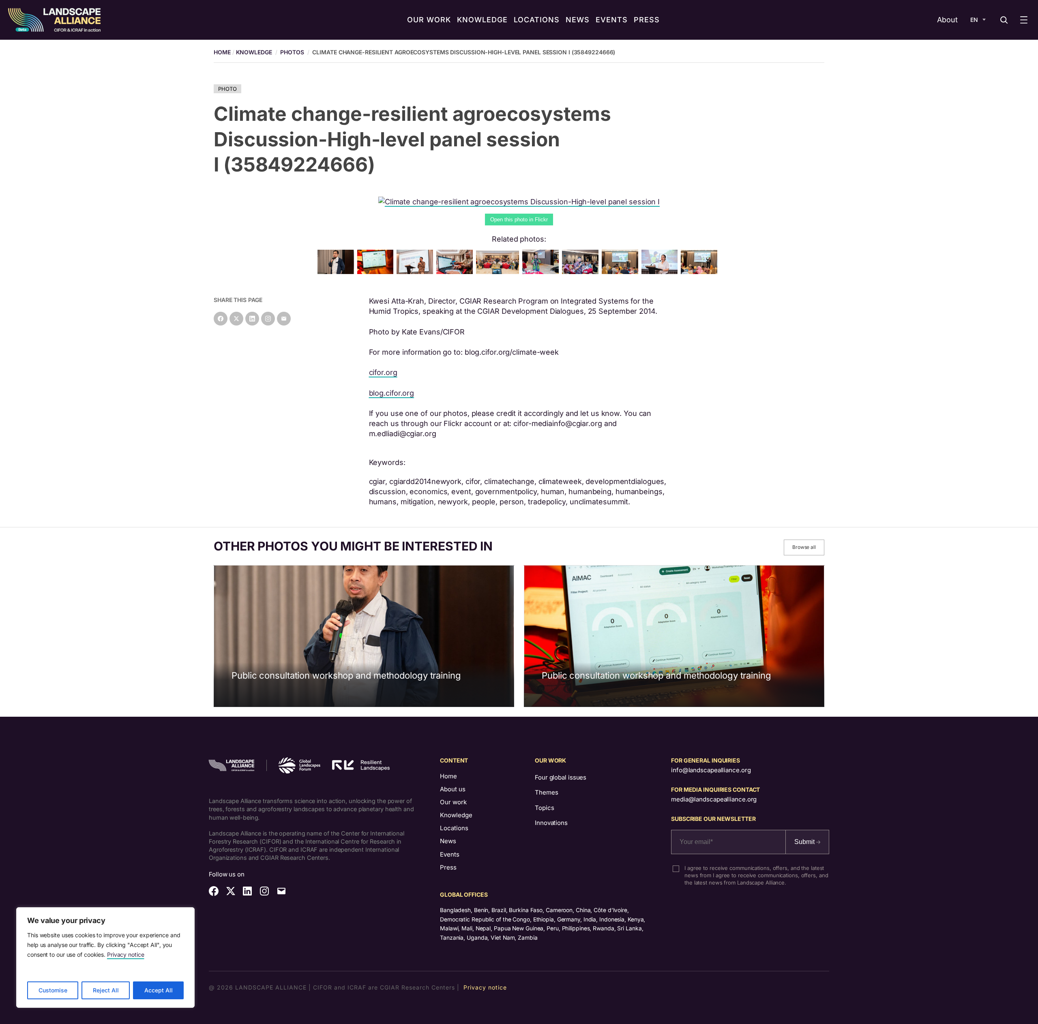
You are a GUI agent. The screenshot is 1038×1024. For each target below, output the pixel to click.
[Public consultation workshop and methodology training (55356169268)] (621, 271)
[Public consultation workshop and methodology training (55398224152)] (542, 271)
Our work (453, 802)
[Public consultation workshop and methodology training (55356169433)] (416, 271)
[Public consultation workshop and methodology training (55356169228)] (701, 271)
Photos (292, 52)
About (947, 19)
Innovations (551, 823)
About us (452, 789)
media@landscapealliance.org (714, 799)
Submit (805, 841)
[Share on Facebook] (220, 319)
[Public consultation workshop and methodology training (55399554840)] (582, 271)
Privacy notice (125, 954)
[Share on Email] (284, 319)
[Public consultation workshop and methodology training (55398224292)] (337, 271)
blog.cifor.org (391, 393)
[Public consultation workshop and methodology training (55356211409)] (456, 271)
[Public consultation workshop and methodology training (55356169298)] (499, 271)
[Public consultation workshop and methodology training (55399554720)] (661, 271)
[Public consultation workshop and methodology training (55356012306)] (377, 271)
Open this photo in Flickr (519, 219)
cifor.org (383, 372)
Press (448, 867)
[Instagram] (268, 319)
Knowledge (254, 52)
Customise (53, 990)
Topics (544, 808)
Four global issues (560, 777)
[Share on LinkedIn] (252, 319)
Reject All (106, 990)
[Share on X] (236, 319)
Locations (454, 828)
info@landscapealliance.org (711, 770)
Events (449, 854)
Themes (546, 792)
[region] (105, 957)
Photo (227, 89)
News (448, 841)
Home (448, 776)
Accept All (158, 990)
